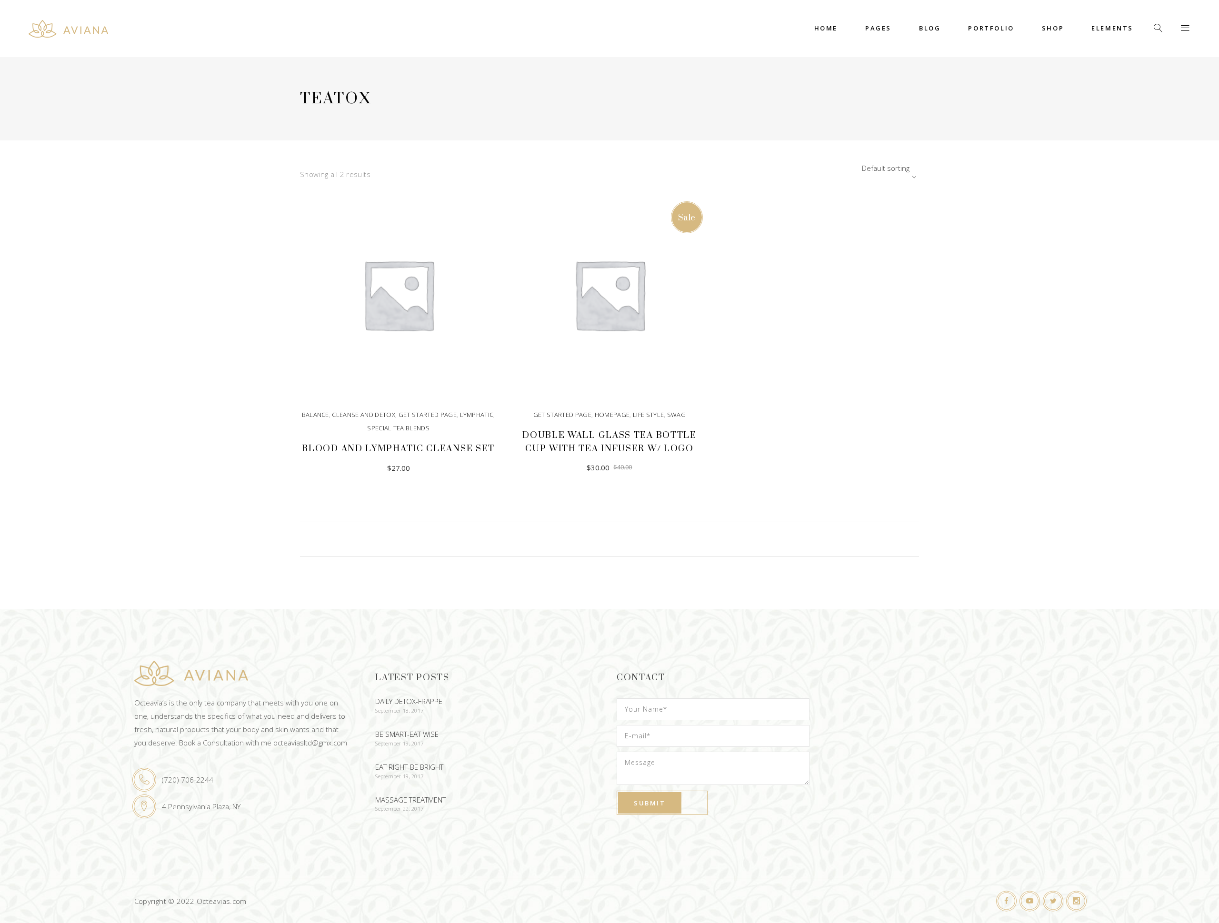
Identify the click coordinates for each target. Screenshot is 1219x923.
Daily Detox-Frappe (408, 701)
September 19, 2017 (399, 743)
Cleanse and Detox (363, 414)
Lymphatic (477, 414)
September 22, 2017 (399, 808)
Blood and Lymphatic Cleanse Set (398, 448)
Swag (676, 414)
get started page (428, 414)
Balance (315, 414)
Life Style (648, 414)
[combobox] (859, 168)
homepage (612, 414)
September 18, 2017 (399, 710)
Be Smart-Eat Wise (407, 734)
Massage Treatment (410, 799)
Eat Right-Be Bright (409, 767)
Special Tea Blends (398, 428)
